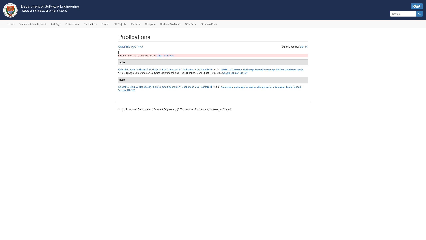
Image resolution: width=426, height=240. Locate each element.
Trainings (55, 24)
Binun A (134, 69)
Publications (90, 24)
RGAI (416, 6)
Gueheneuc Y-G (190, 69)
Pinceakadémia (209, 24)
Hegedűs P (144, 69)
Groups (149, 24)
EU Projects (120, 24)
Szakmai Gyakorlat (170, 24)
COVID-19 (190, 24)
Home (10, 24)
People (105, 24)
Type (133, 46)
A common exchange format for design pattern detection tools (256, 87)
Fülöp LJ (156, 69)
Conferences (72, 24)
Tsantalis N (206, 69)
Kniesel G (123, 69)
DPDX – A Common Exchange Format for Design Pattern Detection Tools (262, 69)
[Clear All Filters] (165, 55)
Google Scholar (230, 72)
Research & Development (32, 24)
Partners (135, 24)
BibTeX (303, 46)
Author (121, 46)
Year (140, 46)
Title (128, 46)
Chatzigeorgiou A (171, 69)
